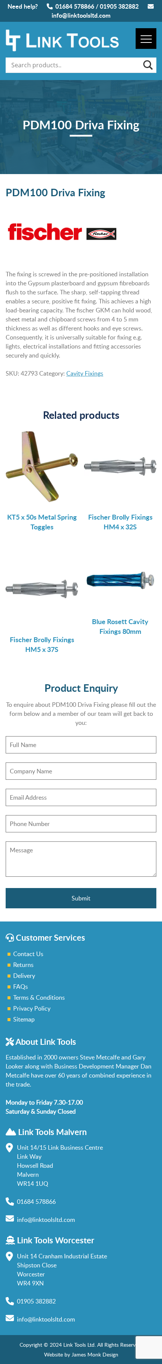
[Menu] (146, 38)
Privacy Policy (31, 1008)
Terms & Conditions (39, 997)
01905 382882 (119, 6)
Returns (23, 965)
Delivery (24, 975)
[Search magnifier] (147, 65)
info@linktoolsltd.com (81, 15)
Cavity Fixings (84, 373)
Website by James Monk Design (81, 1354)
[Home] (62, 49)
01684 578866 (74, 6)
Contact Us (28, 954)
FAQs (20, 986)
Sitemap (24, 1019)
